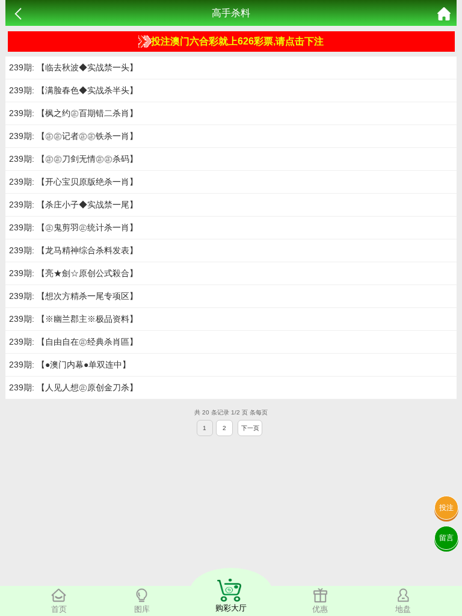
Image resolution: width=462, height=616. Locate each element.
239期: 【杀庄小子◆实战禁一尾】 (73, 204)
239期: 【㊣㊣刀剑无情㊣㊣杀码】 (73, 159)
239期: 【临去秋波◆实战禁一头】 (73, 67)
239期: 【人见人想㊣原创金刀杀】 (73, 387)
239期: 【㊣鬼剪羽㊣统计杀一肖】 (73, 227)
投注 (446, 508)
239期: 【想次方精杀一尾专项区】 (73, 296)
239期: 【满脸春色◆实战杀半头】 (73, 90)
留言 (446, 538)
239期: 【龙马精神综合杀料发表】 (73, 250)
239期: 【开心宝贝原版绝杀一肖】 (73, 181)
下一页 (250, 428)
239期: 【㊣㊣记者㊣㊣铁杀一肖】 (73, 136)
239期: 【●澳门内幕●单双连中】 (70, 364)
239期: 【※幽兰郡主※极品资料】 (73, 319)
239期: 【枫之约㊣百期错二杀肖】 (73, 113)
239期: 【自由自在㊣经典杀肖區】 (73, 341)
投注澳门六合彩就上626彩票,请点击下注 (237, 41)
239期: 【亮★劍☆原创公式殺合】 (73, 273)
